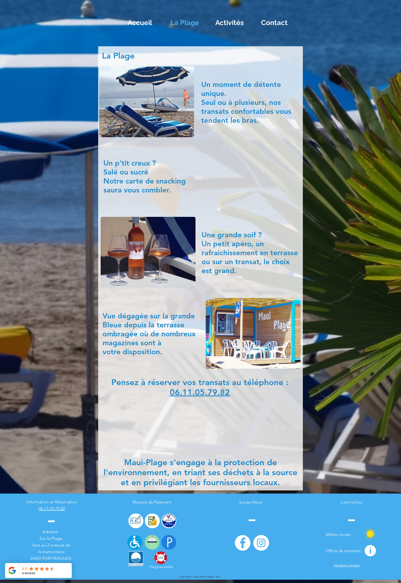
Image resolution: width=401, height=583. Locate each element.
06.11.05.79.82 (200, 392)
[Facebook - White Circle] (242, 543)
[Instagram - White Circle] (261, 543)
